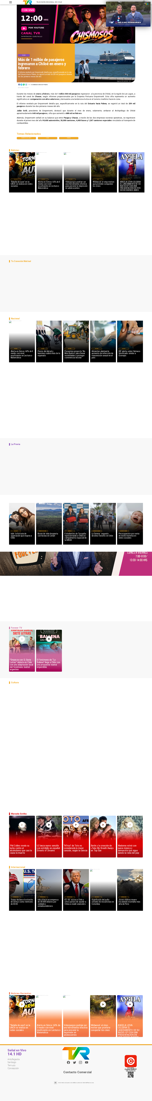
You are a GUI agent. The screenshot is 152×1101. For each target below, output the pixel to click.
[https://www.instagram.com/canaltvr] (80, 1063)
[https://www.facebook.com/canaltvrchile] (68, 1062)
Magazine (16, 179)
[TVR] (11, 2)
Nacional (43, 179)
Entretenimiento (125, 179)
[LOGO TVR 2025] (27, 2)
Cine (98, 179)
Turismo (24, 55)
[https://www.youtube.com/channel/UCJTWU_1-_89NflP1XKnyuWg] (86, 1063)
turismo (69, 138)
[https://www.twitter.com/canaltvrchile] (74, 1063)
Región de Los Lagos (26, 138)
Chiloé (47, 138)
